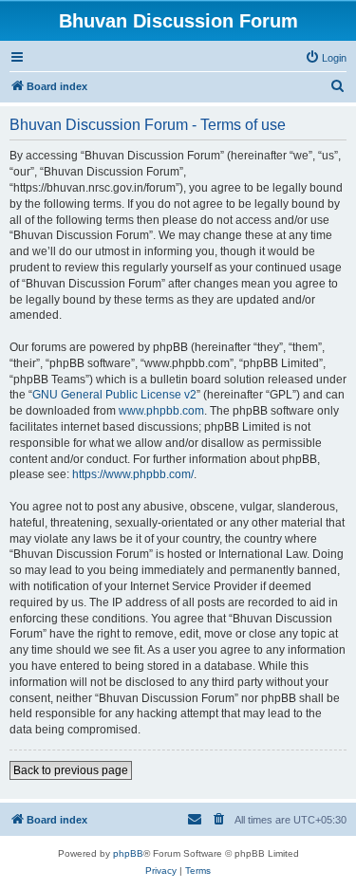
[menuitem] (326, 57)
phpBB (128, 853)
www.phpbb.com (161, 410)
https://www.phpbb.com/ (133, 474)
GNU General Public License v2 (114, 394)
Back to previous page (70, 770)
